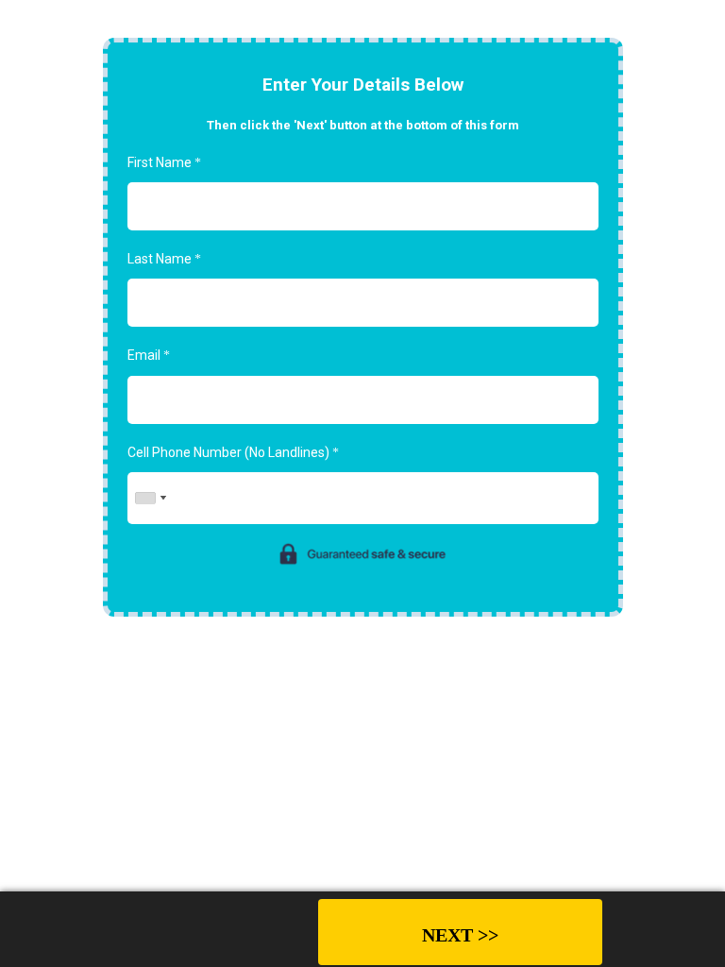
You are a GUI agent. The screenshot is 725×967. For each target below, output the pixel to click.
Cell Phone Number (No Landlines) (233, 452)
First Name (164, 162)
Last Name (164, 258)
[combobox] (150, 498)
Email (148, 355)
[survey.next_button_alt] (460, 932)
